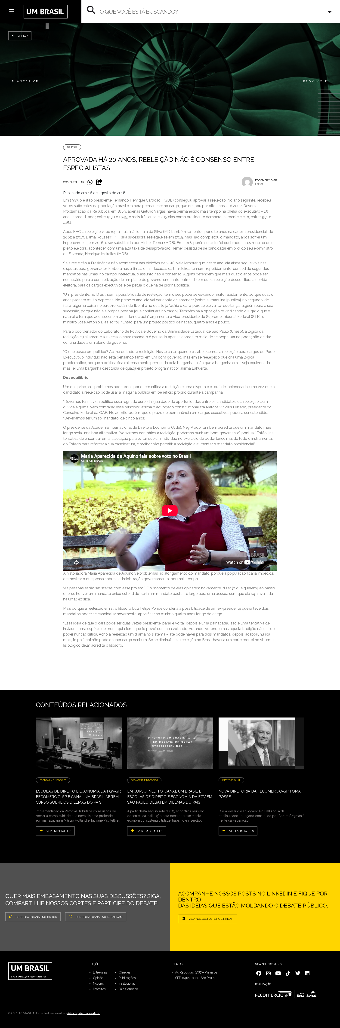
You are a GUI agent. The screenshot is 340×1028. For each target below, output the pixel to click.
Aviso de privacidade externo (83, 1013)
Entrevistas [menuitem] (100, 972)
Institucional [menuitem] (127, 983)
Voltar (23, 36)
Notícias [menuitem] (98, 983)
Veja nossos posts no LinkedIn (211, 918)
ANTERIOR (28, 81)
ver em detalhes (58, 831)
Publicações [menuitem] (127, 978)
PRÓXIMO (313, 81)
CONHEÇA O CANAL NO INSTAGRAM (99, 917)
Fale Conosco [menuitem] (128, 989)
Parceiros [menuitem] (99, 989)
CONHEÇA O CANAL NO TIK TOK (36, 917)
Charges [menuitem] (124, 972)
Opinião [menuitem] (98, 978)
